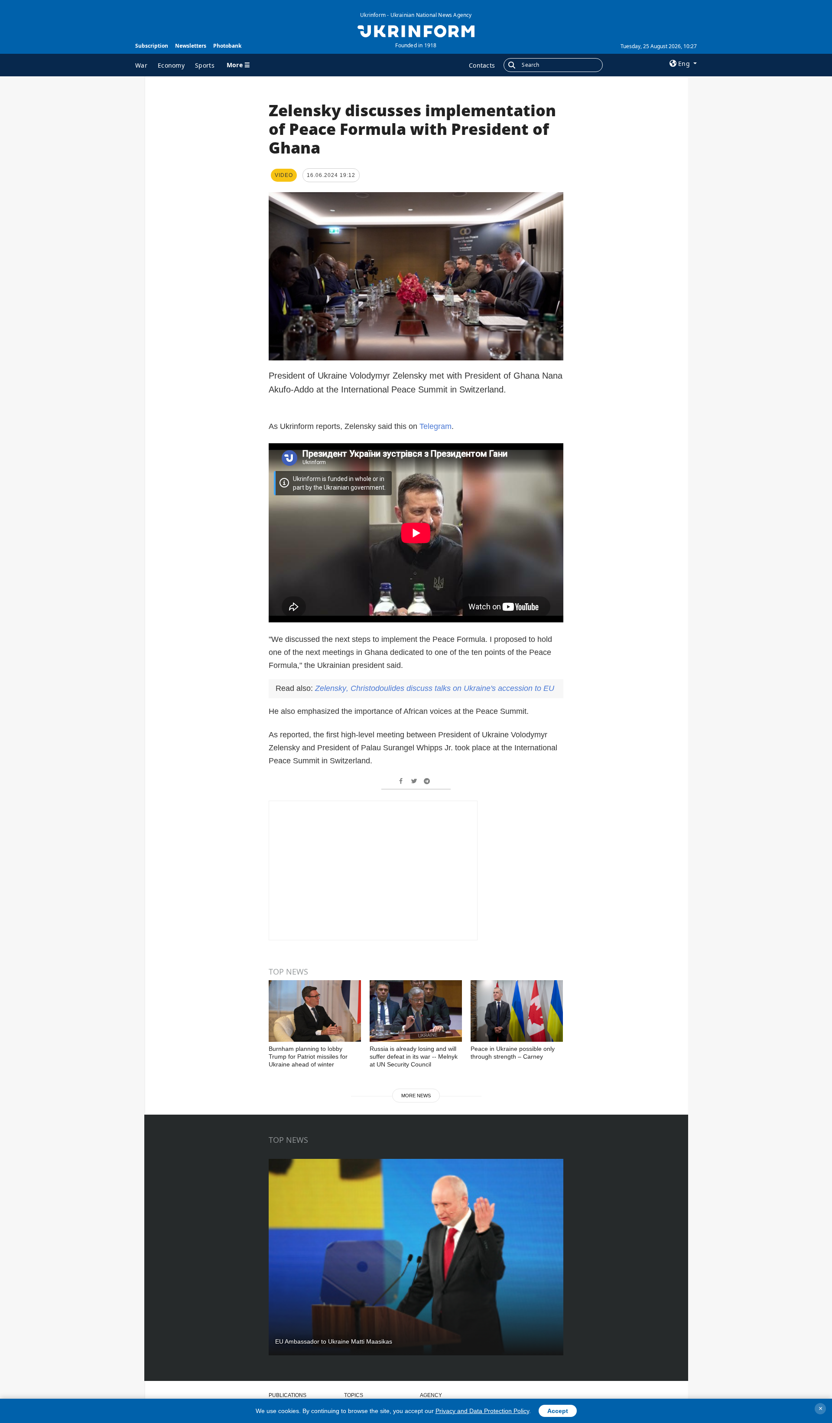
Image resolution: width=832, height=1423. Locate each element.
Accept (557, 1410)
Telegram (435, 426)
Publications (287, 1395)
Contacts (482, 65)
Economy (171, 65)
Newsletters (190, 45)
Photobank (227, 45)
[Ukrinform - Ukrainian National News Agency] (416, 30)
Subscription (151, 45)
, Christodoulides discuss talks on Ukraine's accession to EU (434, 688)
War (141, 65)
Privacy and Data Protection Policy (482, 1410)
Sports (204, 65)
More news (416, 1095)
